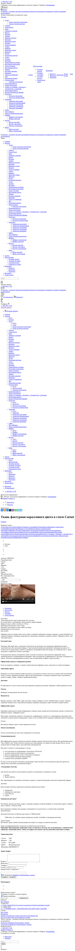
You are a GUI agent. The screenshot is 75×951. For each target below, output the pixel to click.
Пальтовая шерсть (15, 208)
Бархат (11, 157)
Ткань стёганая (14, 190)
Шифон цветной (18, 241)
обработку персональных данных (24, 875)
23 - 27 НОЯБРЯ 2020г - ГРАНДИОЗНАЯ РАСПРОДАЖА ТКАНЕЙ (24, 909)
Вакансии (12, 270)
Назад (10, 318)
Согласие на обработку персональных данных (16, 924)
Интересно (4, 914)
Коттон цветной (17, 245)
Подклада (12, 217)
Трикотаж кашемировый (20, 226)
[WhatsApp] (15, 510)
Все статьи (4, 912)
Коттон (11, 243)
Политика (12, 271)
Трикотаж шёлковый (19, 231)
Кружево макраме (15, 196)
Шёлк (11, 250)
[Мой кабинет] (2, 283)
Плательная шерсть (15, 213)
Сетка (10, 182)
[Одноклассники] (5, 510)
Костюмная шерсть (15, 192)
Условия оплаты (14, 259)
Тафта (11, 233)
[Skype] (18, 510)
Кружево (12, 185)
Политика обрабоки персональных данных (15, 923)
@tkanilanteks (50, 5)
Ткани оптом (9, 275)
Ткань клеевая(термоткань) (18, 236)
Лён (10, 201)
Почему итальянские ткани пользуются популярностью (19, 916)
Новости (11, 268)
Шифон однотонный (19, 240)
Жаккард (11, 176)
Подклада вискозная (19, 219)
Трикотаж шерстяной (19, 224)
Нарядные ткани (14, 175)
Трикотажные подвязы (16, 187)
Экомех (11, 161)
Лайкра (11, 194)
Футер (11, 178)
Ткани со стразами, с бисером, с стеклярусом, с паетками (28, 212)
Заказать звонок (6, 307)
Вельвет (11, 168)
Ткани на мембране (15, 199)
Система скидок (14, 263)
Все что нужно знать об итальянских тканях (15, 917)
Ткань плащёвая (14, 169)
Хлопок (11, 183)
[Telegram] (21, 510)
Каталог (7, 143)
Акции (7, 255)
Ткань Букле (13, 152)
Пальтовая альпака (15, 203)
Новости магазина (9, 896)
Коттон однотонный (19, 248)
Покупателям (9, 257)
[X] (10, 510)
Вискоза (11, 159)
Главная (7, 141)
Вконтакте (10, 502)
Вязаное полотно (14, 162)
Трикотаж (12, 222)
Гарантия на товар (15, 264)
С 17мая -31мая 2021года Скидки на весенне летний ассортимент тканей (25, 905)
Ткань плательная (14, 210)
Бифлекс (11, 173)
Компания (8, 266)
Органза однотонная (19, 206)
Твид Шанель (13, 234)
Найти (3, 944)
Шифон (11, 238)
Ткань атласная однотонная (21, 147)
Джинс (11, 171)
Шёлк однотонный (18, 254)
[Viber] (13, 510)
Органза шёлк (14, 205)
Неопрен (11, 164)
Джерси (11, 150)
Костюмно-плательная (16, 189)
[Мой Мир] (7, 510)
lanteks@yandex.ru (9, 498)
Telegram (10, 505)
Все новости (5, 901)
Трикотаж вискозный (19, 227)
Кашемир (12, 198)
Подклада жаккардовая (20, 220)
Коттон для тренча (18, 247)
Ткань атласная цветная (20, 148)
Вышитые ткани (14, 166)
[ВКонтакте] (2, 510)
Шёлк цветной (17, 252)
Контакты (8, 273)
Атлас (11, 145)
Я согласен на (19, 875)
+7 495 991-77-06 (6, 1)
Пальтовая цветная (15, 180)
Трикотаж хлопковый (19, 229)
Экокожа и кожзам (15, 155)
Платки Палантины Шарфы (18, 215)
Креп (10, 154)
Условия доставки (15, 261)
